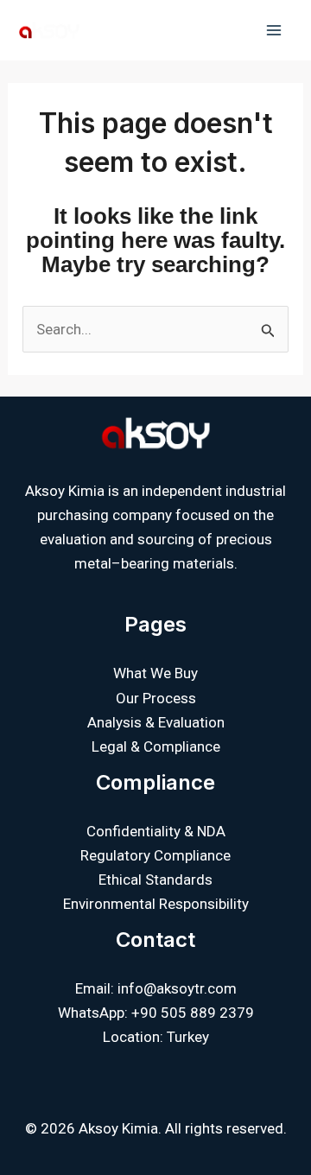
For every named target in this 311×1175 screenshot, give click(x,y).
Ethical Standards (155, 879)
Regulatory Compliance (155, 855)
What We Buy (155, 673)
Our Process (156, 698)
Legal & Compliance (156, 746)
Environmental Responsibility (156, 903)
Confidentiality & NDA (155, 831)
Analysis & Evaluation (156, 722)
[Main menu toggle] (275, 30)
